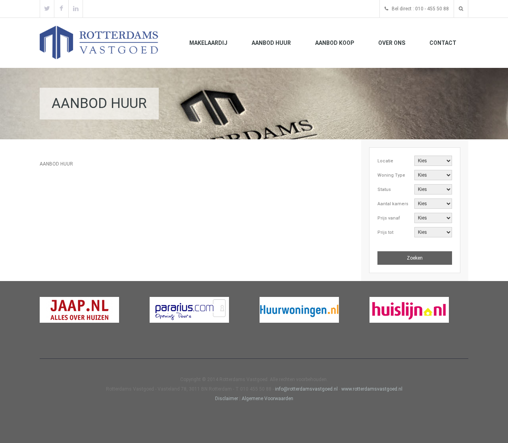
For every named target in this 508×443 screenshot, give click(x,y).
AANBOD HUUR (271, 43)
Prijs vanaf (388, 218)
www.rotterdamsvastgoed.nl (371, 389)
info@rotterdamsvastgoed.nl (307, 389)
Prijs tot (385, 232)
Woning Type (391, 175)
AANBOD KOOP (334, 43)
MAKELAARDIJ (208, 43)
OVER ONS (391, 43)
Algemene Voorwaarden (267, 398)
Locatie (385, 161)
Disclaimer (226, 398)
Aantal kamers (392, 203)
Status (384, 189)
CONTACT (442, 43)
